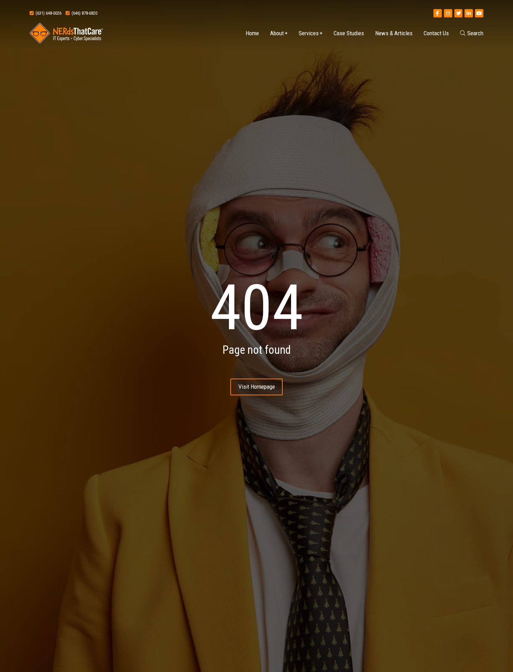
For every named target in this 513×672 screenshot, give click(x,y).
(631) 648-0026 (47, 13)
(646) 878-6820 (83, 13)
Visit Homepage (256, 386)
